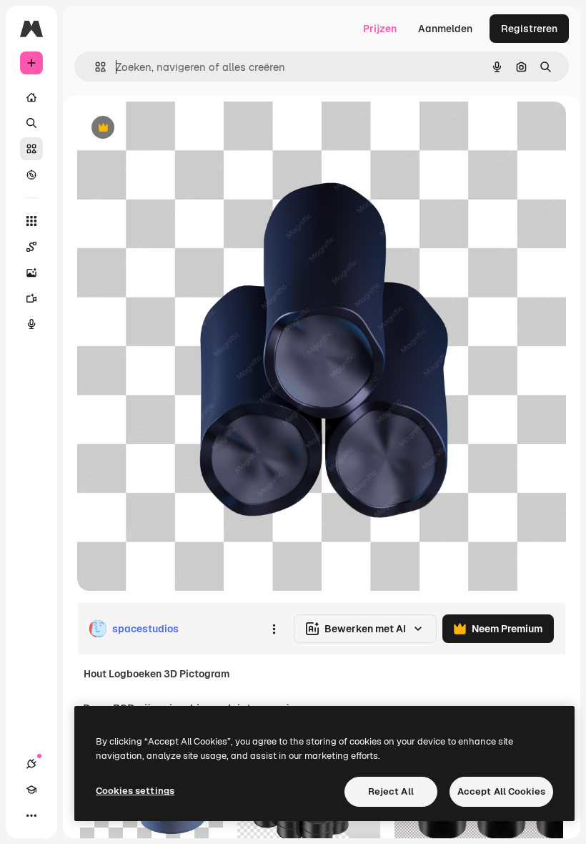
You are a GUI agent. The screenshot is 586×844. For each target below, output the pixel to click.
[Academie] (31, 789)
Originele (171, 128)
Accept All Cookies (501, 791)
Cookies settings (135, 791)
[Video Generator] (31, 298)
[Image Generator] (31, 272)
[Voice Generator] (31, 324)
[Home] (31, 97)
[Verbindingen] (31, 763)
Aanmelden (445, 28)
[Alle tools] (31, 221)
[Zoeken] (31, 123)
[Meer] (31, 815)
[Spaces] (31, 246)
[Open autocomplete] (94, 67)
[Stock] (31, 148)
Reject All (391, 791)
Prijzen (380, 28)
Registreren (529, 28)
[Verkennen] (31, 174)
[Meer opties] (273, 628)
